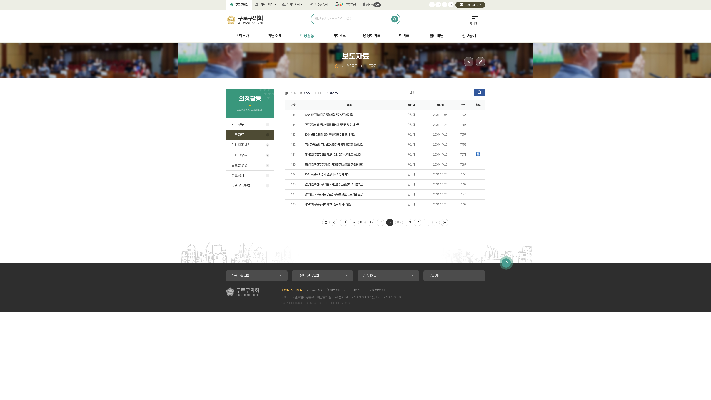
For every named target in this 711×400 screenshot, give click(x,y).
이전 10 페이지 (334, 222)
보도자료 (237, 135)
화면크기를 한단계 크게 (432, 4)
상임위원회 (293, 4)
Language (471, 4)
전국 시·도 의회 (240, 275)
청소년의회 (321, 4)
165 (380, 222)
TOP (506, 263)
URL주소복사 (480, 61)
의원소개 (275, 36)
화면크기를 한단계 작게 (444, 4)
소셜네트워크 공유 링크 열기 (468, 61)
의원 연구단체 (241, 186)
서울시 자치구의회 (308, 275)
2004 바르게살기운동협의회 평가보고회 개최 (328, 114)
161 (343, 222)
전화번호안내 (377, 290)
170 (426, 222)
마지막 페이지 (444, 222)
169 (417, 222)
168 (408, 222)
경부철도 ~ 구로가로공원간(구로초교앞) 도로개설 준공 (333, 194)
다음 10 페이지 (436, 222)
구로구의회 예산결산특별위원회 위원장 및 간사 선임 (332, 124)
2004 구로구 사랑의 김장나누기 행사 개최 (326, 174)
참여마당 (437, 36)
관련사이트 (369, 275)
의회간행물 (239, 155)
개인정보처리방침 (291, 290)
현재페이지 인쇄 (451, 4)
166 (389, 222)
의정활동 (307, 36)
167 (398, 222)
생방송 (372, 4)
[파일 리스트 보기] (478, 154)
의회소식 (339, 36)
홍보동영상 (239, 165)
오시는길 (355, 290)
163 (361, 222)
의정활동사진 (240, 145)
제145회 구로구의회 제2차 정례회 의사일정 (327, 204)
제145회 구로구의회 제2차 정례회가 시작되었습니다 (332, 154)
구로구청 (350, 4)
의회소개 (242, 36)
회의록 (404, 36)
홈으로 (336, 66)
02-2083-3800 (359, 297)
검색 (394, 19)
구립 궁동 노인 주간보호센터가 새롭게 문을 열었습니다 (333, 144)
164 (371, 222)
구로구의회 (241, 4)
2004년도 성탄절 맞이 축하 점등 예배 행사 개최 (329, 134)
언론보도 (237, 125)
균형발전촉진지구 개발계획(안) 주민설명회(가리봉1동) (333, 164)
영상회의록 (371, 36)
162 (352, 222)
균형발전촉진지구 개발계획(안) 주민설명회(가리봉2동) (333, 184)
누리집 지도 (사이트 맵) (326, 290)
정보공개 (469, 36)
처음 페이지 (326, 222)
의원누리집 (266, 4)
